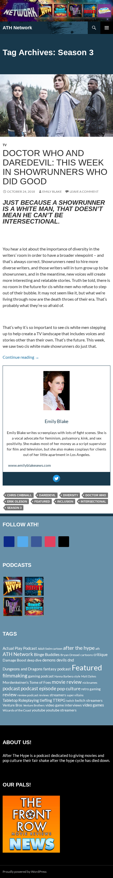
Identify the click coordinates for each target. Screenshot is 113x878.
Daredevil (47, 495)
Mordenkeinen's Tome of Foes (27, 682)
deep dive (34, 660)
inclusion (65, 501)
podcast (11, 688)
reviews (44, 695)
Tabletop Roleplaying (21, 700)
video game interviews (63, 705)
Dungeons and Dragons (23, 668)
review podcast (27, 695)
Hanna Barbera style (67, 676)
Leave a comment (84, 191)
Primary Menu (106, 27)
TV (5, 145)
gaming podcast (41, 676)
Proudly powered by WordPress (25, 872)
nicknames (90, 683)
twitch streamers (88, 700)
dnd (71, 660)
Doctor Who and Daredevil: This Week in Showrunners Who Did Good (55, 167)
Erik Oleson (17, 501)
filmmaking (15, 675)
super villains (75, 695)
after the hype (79, 648)
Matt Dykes (88, 676)
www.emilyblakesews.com (29, 465)
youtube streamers (61, 710)
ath (97, 649)
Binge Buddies (47, 654)
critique (100, 654)
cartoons (86, 655)
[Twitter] (56, 478)
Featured (42, 501)
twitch (70, 700)
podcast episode (38, 688)
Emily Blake (52, 191)
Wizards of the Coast (17, 710)
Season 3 (14, 507)
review (10, 694)
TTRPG (59, 700)
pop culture (68, 688)
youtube (38, 710)
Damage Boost (14, 660)
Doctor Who (95, 495)
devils (61, 660)
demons (49, 660)
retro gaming (91, 689)
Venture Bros (12, 705)
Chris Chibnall (19, 495)
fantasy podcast (57, 668)
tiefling (46, 700)
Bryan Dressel (70, 655)
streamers (58, 695)
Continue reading (21, 357)
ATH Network (17, 27)
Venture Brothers (34, 705)
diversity (70, 495)
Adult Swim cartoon (50, 648)
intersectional (93, 501)
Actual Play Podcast (20, 648)
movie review (67, 682)
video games (93, 705)
